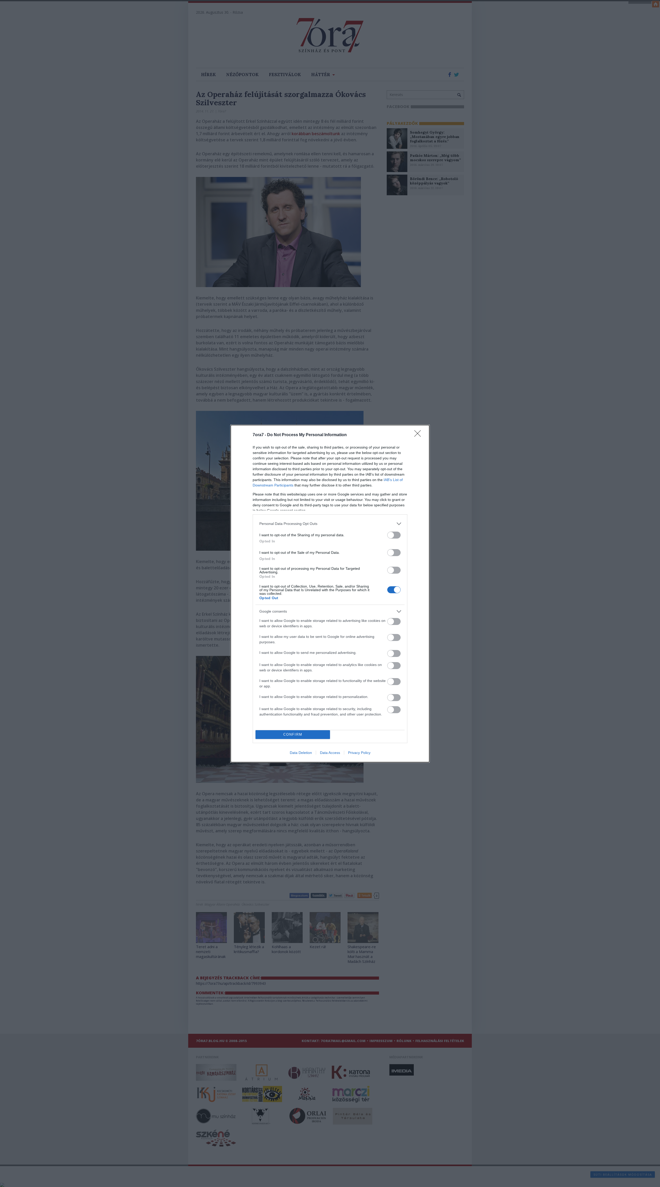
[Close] (419, 435)
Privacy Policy (359, 753)
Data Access (330, 753)
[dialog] (330, 593)
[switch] (394, 535)
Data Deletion (301, 753)
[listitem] (330, 523)
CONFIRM (292, 734)
